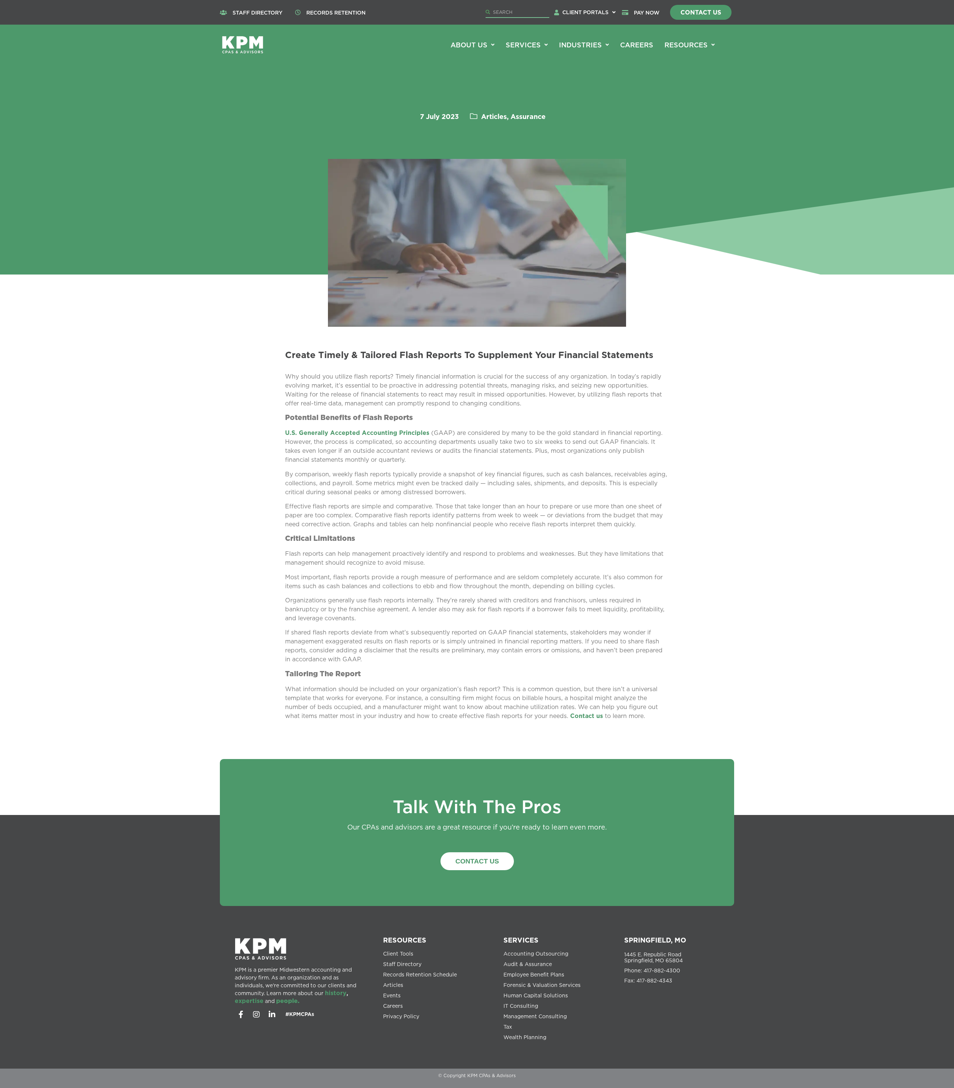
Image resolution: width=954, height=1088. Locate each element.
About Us (469, 44)
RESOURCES (404, 940)
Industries (580, 44)
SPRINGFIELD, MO (655, 940)
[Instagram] (256, 1014)
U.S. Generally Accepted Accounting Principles (357, 432)
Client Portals (585, 12)
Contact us (586, 715)
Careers (636, 44)
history (336, 993)
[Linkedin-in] (272, 1014)
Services (523, 44)
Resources (686, 44)
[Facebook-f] (241, 1014)
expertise (249, 1000)
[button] (589, 12)
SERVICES (520, 940)
